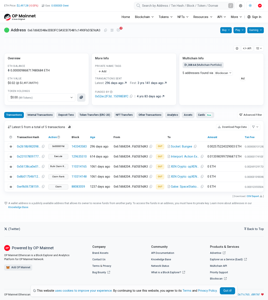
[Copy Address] (105, 30)
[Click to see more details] (81, 97)
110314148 (79, 176)
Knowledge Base (18, 207)
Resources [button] (200, 17)
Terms (96, 265)
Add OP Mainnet (20, 267)
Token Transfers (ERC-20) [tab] (95, 114)
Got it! (227, 290)
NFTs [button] (181, 17)
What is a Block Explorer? (166, 272)
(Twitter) (14, 229)
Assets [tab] (188, 114)
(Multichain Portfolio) (203, 64)
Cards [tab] (204, 114)
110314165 (79, 166)
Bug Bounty (99, 272)
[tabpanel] (134, 156)
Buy (224, 30)
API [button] (219, 17)
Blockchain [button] (142, 17)
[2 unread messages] (118, 30)
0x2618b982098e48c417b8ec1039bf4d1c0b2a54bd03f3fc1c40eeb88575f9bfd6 (28, 146)
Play (237, 30)
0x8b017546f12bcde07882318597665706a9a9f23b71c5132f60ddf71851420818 (28, 176)
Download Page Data (234, 126)
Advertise (216, 252)
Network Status (160, 265)
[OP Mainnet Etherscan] (20, 17)
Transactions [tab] (14, 114)
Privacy (107, 265)
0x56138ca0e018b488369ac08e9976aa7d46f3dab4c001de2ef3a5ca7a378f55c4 (28, 166)
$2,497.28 (22, 5)
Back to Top (255, 229)
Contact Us (99, 259)
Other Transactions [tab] (150, 114)
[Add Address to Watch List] (237, 49)
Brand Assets (100, 252)
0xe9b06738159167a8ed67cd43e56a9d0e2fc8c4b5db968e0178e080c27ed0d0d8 (28, 186)
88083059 (78, 186)
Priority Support (219, 272)
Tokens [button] (164, 17)
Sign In (256, 17)
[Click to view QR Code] (112, 30)
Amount (212, 137)
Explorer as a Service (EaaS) (226, 259)
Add (103, 71)
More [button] (234, 17)
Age (92, 137)
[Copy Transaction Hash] (43, 146)
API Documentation (162, 252)
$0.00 (21, 97)
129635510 (79, 156)
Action (52, 137)
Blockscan (221, 73)
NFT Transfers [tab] (124, 114)
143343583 (79, 146)
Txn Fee (250, 137)
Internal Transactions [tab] (40, 114)
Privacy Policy (207, 290)
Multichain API (218, 265)
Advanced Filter (252, 114)
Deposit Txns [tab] (66, 114)
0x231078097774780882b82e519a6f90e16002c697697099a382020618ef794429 (28, 156)
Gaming (253, 30)
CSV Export (253, 196)
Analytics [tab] (172, 114)
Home (126, 17)
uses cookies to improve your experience (83, 290)
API (249, 48)
